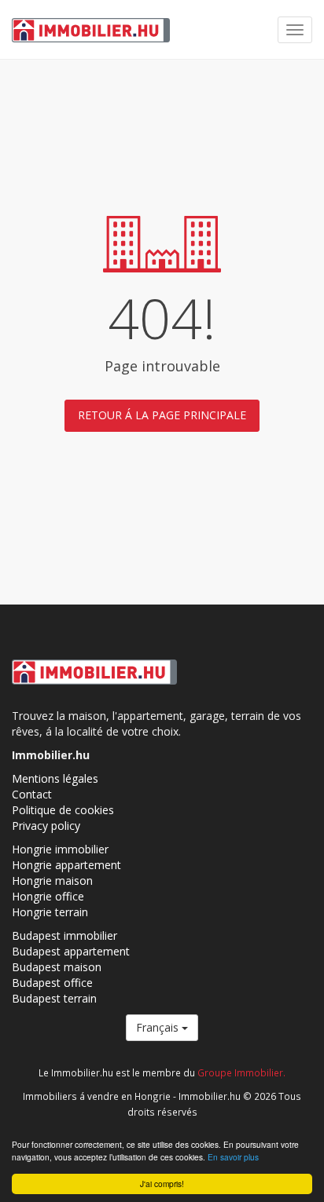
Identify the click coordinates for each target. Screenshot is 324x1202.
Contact (32, 794)
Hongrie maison (52, 880)
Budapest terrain (54, 998)
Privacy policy (46, 825)
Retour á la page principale (162, 414)
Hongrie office (48, 896)
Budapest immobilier (64, 935)
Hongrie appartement (66, 864)
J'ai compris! (162, 1183)
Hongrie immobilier (60, 849)
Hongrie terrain (50, 911)
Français (159, 1027)
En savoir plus (233, 1157)
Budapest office (52, 982)
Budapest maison (56, 966)
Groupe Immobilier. (241, 1072)
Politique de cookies (63, 809)
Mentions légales (55, 778)
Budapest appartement (71, 951)
